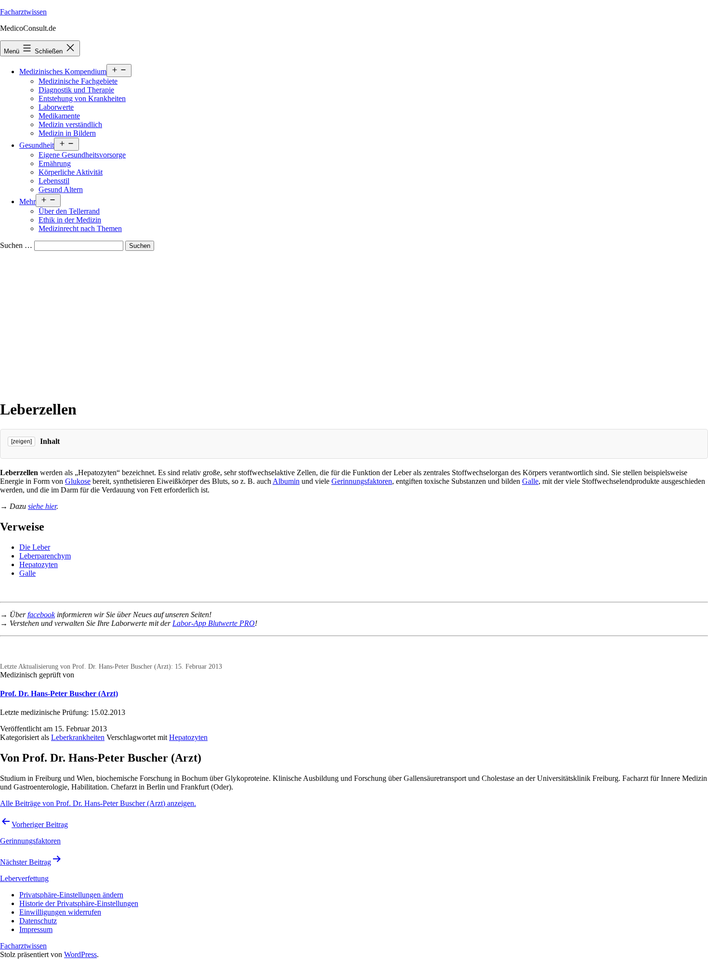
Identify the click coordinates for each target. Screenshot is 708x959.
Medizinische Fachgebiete (78, 81)
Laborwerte (56, 107)
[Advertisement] (354, 323)
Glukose (78, 481)
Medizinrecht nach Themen (80, 228)
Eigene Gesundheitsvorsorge (82, 155)
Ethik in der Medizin (70, 220)
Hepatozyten (38, 564)
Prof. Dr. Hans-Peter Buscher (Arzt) (59, 693)
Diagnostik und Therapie (76, 90)
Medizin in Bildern (67, 133)
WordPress (80, 954)
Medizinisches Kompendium (62, 71)
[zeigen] (21, 441)
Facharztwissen (23, 12)
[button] (71, 895)
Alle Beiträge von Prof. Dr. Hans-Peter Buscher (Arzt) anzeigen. (98, 803)
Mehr (27, 201)
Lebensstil (54, 181)
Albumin (286, 481)
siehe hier (42, 506)
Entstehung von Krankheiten (82, 98)
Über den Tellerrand (69, 211)
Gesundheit (36, 145)
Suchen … (16, 245)
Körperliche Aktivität (71, 172)
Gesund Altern (61, 189)
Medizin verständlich (70, 124)
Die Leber (34, 547)
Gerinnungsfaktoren (361, 481)
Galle (530, 481)
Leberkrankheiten (78, 737)
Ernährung (55, 163)
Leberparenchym (45, 556)
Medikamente (59, 116)
